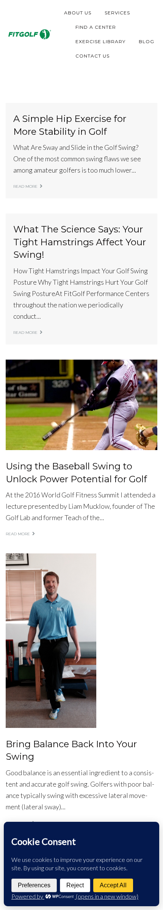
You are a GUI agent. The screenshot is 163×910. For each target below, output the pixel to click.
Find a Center (95, 27)
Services (117, 13)
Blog (146, 41)
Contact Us (92, 56)
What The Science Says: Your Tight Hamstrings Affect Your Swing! (79, 242)
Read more (25, 186)
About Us (77, 13)
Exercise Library (100, 41)
